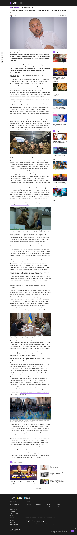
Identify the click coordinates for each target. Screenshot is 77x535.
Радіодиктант (13, 511)
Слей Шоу (27, 506)
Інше (32, 7)
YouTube (39, 449)
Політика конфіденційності (16, 527)
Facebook (20, 449)
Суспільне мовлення (14, 524)
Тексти (22, 7)
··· (56, 3)
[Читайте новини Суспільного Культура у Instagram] (38, 521)
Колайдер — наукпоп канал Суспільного (51, 507)
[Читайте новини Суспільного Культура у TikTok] (43, 521)
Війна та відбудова (27, 7)
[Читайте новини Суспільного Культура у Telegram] (32, 521)
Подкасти (59, 506)
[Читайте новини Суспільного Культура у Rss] (35, 521)
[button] (2, 53)
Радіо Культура (16, 7)
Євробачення (13, 506)
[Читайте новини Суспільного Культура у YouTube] (29, 521)
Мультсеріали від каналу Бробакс (39, 507)
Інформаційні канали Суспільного (15, 530)
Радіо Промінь (28, 504)
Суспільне (39, 526)
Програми (48, 504)
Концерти (59, 504)
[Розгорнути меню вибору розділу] (21, 3)
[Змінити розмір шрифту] (65, 15)
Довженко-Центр (13, 509)
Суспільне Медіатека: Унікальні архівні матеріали (29, 509)
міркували (13, 54)
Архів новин (13, 522)
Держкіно (12, 507)
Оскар (11, 515)
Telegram (26, 449)
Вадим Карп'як (15, 15)
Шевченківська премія (15, 513)
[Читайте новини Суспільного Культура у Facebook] (26, 521)
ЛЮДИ (12, 7)
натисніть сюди (39, 527)
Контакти (12, 520)
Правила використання (15, 526)
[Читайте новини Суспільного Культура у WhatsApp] (40, 521)
